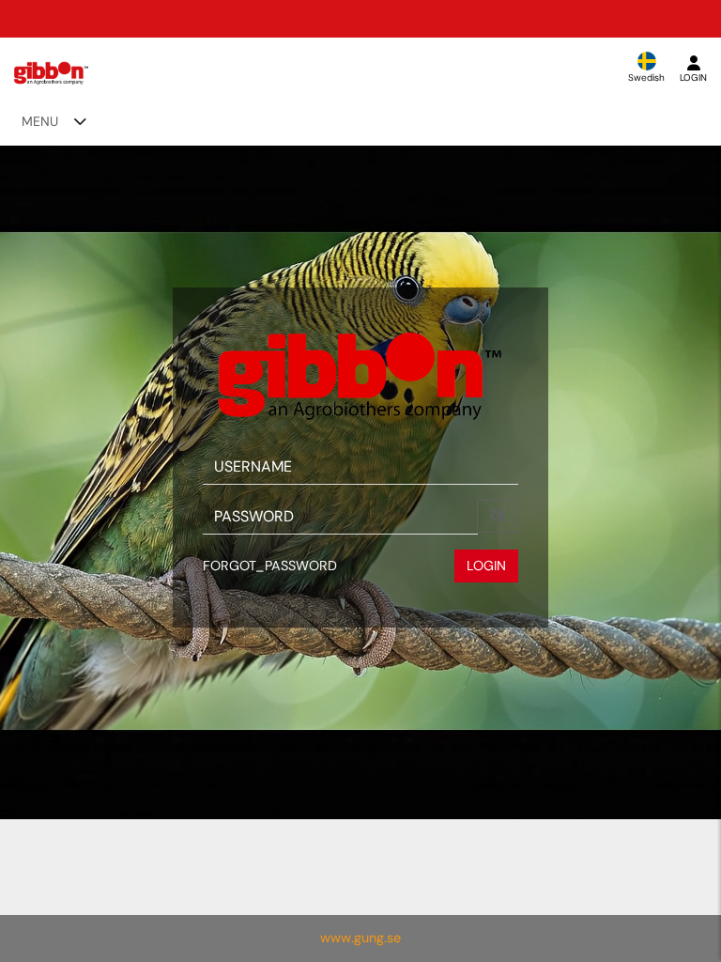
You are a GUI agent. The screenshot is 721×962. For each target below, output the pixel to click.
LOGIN (486, 565)
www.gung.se (360, 937)
